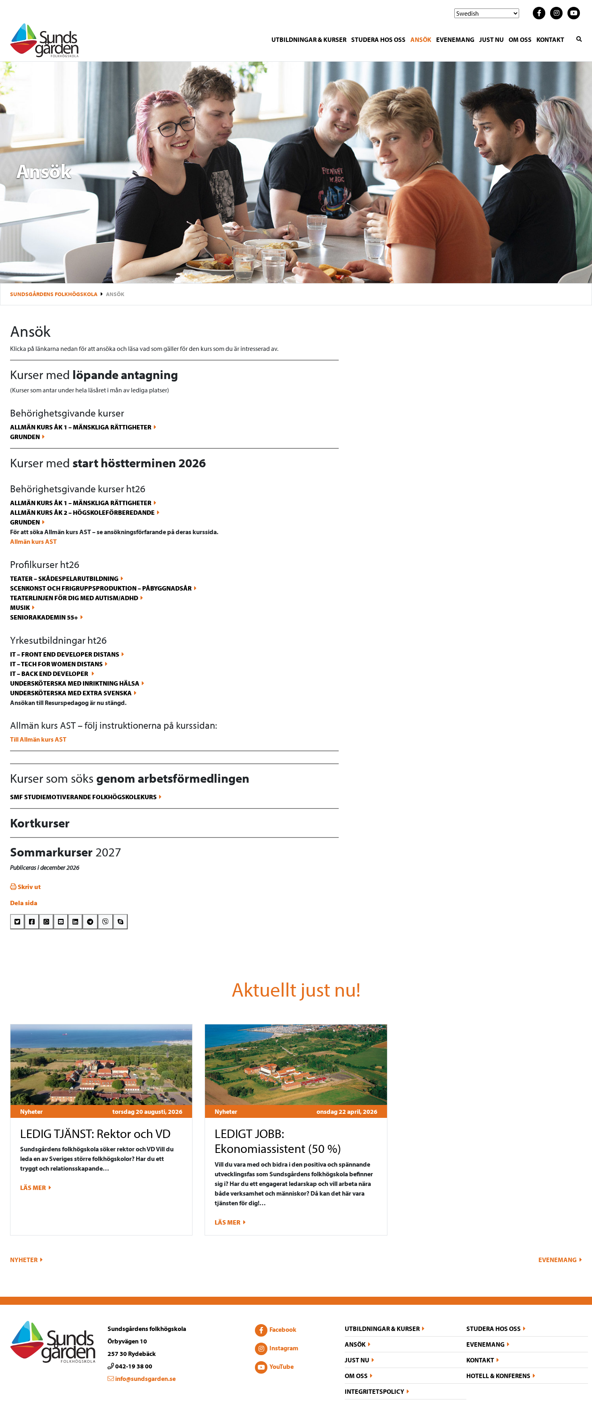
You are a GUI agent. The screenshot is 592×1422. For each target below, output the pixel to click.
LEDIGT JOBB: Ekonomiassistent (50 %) (278, 1141)
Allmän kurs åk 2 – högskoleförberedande (82, 512)
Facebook (282, 1329)
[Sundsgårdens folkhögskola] (44, 39)
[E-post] (61, 921)
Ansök (420, 39)
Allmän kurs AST (33, 541)
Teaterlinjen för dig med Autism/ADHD (74, 598)
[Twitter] (17, 921)
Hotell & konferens (498, 1376)
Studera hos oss (378, 39)
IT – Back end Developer (49, 674)
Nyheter (31, 1111)
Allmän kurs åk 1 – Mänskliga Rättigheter (80, 427)
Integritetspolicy (374, 1391)
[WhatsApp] (46, 921)
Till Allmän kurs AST (38, 739)
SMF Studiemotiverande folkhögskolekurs (83, 797)
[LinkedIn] (75, 921)
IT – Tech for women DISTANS (56, 664)
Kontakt (550, 39)
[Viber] (105, 921)
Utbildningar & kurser (308, 39)
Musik (20, 607)
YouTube (281, 1366)
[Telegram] (90, 921)
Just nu (491, 39)
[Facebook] (32, 921)
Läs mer (33, 1188)
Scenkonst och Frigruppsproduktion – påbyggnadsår (101, 588)
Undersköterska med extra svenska (71, 693)
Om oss (520, 39)
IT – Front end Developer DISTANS (64, 654)
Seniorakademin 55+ (44, 617)
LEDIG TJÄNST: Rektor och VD (95, 1133)
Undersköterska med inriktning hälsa (74, 683)
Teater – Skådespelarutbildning (64, 578)
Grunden (25, 437)
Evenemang (455, 39)
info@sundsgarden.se (145, 1378)
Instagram (283, 1348)
